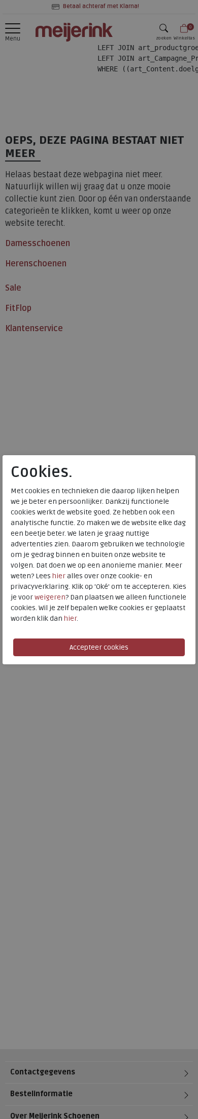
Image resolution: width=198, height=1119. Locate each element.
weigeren (50, 597)
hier (58, 576)
